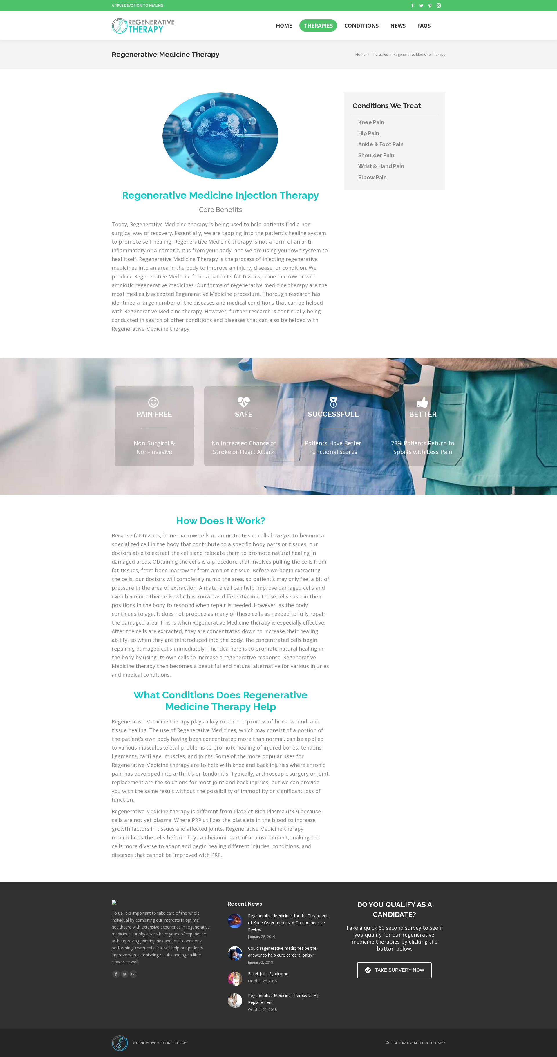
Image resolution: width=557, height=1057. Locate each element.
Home (360, 54)
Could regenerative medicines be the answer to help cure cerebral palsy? (282, 951)
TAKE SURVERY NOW (399, 970)
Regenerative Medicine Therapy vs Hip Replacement (284, 999)
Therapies (379, 54)
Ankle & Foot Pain (381, 144)
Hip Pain (368, 133)
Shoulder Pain (376, 155)
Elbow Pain (372, 177)
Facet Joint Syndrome (268, 973)
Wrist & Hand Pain (381, 166)
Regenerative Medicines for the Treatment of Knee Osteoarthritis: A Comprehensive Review (288, 922)
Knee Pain (371, 122)
